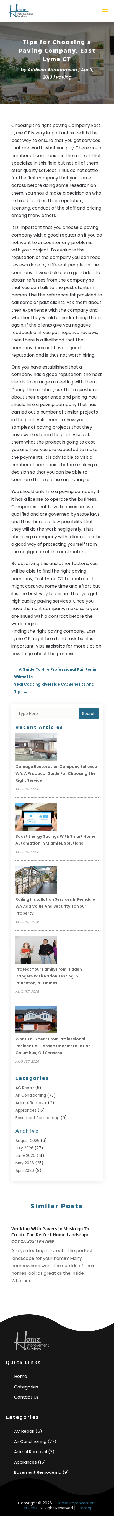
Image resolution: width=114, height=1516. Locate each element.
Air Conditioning (30, 1095)
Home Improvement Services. (58, 1505)
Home (20, 1376)
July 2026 (24, 1148)
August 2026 (27, 1140)
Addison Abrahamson (52, 70)
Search (89, 713)
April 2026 (24, 1170)
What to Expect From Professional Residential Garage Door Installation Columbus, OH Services (53, 1046)
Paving (64, 77)
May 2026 (24, 1163)
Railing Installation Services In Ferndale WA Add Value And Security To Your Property (55, 906)
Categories (26, 1387)
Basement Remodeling (37, 1117)
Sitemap (84, 1508)
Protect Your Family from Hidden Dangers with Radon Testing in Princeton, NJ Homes (48, 976)
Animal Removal (31, 1103)
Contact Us (26, 1397)
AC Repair (24, 1088)
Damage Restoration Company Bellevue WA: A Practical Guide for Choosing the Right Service (56, 773)
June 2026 (25, 1155)
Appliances (26, 1110)
